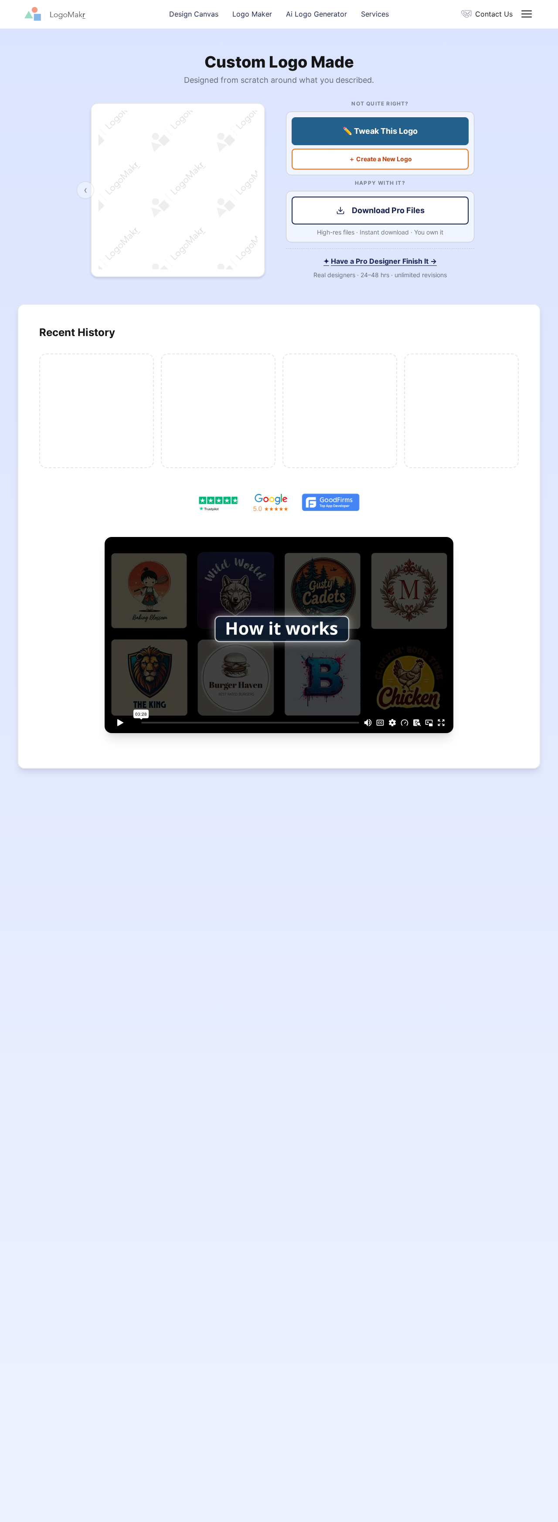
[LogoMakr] (96, 14)
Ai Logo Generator (316, 14)
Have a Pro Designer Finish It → (380, 261)
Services (375, 14)
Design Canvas (193, 14)
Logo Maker (252, 14)
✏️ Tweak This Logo (380, 131)
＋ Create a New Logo (380, 159)
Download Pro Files (388, 210)
